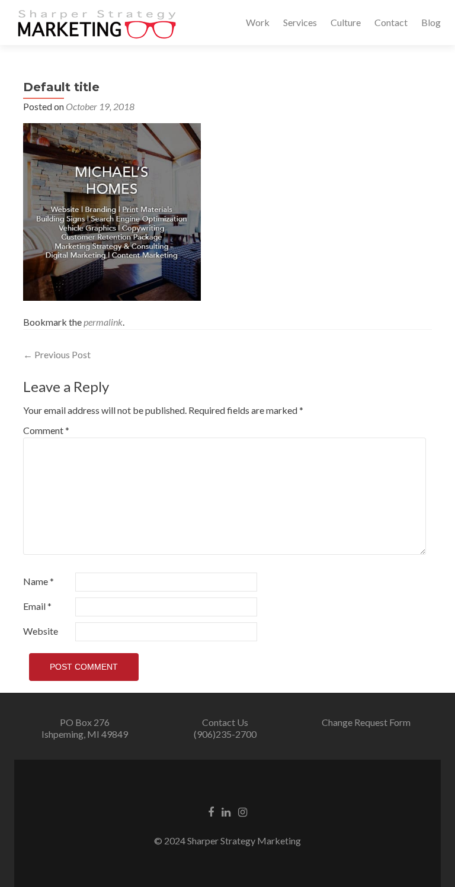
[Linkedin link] (226, 811)
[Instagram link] (242, 811)
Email (37, 606)
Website (40, 631)
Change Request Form (366, 722)
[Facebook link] (211, 811)
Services (300, 22)
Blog (431, 22)
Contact (391, 22)
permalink (103, 321)
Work (258, 22)
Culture (346, 22)
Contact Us (225, 722)
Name (38, 581)
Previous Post (57, 354)
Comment (46, 430)
